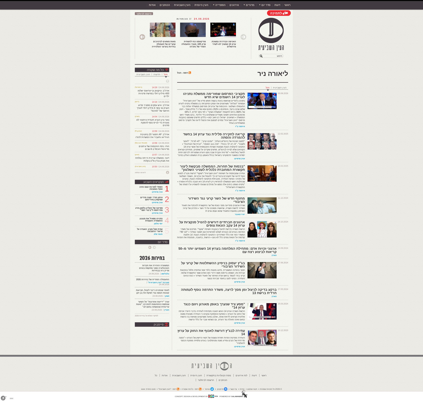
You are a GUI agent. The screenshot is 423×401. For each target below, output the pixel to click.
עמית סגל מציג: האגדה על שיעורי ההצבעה (150, 230)
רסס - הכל (182, 72)
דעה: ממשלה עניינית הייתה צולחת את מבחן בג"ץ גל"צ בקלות (152, 159)
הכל (267, 87)
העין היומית (201, 5)
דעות (277, 5)
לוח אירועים (241, 375)
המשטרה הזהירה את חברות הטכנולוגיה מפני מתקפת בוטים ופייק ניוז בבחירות (154, 268)
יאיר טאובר (240, 214)
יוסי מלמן (158, 223)
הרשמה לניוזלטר (144, 14)
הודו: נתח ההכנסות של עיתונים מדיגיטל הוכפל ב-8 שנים (154, 147)
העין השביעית (280, 87)
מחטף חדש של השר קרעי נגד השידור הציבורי (216, 200)
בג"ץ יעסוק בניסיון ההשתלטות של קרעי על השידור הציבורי (213, 264)
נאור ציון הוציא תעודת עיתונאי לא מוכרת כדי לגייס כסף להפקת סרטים (152, 122)
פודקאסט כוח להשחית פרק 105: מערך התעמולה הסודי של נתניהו (193, 44)
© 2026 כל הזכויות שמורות (271, 389)
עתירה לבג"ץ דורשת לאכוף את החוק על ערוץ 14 (211, 332)
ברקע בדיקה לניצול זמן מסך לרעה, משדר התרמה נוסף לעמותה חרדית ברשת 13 (229, 291)
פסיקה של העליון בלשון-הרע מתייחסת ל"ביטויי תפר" (149, 209)
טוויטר (207, 389)
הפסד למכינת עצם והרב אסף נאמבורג (151, 188)
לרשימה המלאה (140, 172)
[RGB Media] (213, 396)
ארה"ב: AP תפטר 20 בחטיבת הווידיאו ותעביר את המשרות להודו (152, 135)
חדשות (157, 74)
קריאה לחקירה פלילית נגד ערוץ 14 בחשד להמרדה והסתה (214, 135)
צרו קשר (233, 389)
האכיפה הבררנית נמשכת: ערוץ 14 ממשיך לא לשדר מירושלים (223, 44)
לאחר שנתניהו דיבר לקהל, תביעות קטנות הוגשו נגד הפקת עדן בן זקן (152, 291)
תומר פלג (158, 234)
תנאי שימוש (252, 389)
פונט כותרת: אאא (148, 389)
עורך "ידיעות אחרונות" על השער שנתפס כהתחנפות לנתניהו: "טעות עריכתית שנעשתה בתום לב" (152, 304)
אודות (152, 5)
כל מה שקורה (155, 70)
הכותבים (165, 5)
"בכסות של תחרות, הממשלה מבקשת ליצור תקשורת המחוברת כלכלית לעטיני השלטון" (212, 168)
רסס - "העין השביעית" (167, 389)
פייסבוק (159, 324)
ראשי (287, 5)
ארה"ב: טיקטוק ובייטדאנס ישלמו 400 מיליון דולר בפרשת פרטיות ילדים (153, 93)
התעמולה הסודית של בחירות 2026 (152, 279)
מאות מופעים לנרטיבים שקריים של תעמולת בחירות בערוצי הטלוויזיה (163, 44)
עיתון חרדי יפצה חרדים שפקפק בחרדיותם (151, 198)
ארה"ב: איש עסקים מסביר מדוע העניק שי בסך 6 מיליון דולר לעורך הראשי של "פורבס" (153, 108)
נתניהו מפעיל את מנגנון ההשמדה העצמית (151, 219)
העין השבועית (182, 5)
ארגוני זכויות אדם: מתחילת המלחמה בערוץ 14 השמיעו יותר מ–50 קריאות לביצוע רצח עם (227, 250)
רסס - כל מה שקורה (190, 389)
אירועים (234, 5)
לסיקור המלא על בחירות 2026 (146, 316)
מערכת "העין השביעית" (158, 282)
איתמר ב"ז (240, 126)
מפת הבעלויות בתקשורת (219, 375)
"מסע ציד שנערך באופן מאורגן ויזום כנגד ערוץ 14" (214, 305)
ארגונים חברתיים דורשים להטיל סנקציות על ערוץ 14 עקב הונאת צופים (212, 223)
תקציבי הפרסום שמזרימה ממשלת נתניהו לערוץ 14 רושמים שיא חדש (214, 95)
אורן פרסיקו (239, 158)
